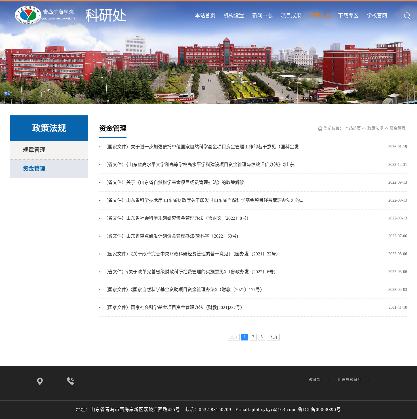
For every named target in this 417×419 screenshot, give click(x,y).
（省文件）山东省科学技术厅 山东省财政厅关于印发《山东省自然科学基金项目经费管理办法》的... (203, 200)
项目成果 (291, 15)
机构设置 (234, 15)
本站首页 (205, 15)
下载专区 (348, 15)
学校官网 (377, 15)
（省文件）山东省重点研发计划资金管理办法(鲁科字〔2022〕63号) (171, 236)
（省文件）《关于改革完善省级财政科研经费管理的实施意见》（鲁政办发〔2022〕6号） (191, 271)
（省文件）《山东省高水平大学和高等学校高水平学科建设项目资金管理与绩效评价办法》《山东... (201, 164)
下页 (273, 337)
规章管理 (34, 150)
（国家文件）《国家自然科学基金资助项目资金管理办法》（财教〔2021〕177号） (184, 289)
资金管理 (34, 169)
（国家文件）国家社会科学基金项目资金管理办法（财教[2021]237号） (174, 307)
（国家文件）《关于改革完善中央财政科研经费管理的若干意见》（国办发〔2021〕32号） (192, 253)
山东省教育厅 (350, 379)
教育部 (315, 379)
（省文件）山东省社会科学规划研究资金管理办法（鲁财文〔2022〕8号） (177, 218)
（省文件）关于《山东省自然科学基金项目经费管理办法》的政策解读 (174, 182)
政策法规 (319, 15)
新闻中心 (262, 15)
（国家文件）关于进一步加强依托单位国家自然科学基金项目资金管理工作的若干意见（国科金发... (203, 146)
